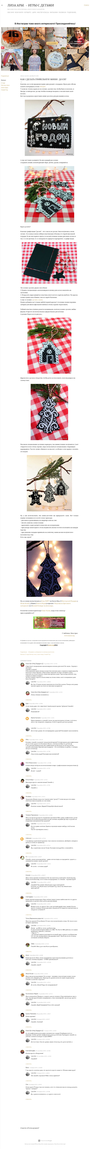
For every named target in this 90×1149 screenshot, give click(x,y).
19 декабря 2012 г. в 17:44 (43, 845)
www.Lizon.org (71, 635)
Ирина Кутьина (36, 718)
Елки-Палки (46, 610)
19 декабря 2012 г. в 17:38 (43, 728)
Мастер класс (5, 85)
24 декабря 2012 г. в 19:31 (43, 1002)
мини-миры (4, 87)
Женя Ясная (29, 973)
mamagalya (29, 897)
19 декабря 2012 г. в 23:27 (35, 856)
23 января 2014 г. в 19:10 (35, 1084)
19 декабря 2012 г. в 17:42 (43, 823)
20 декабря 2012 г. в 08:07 (38, 875)
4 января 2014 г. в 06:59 (36, 1067)
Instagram (54, 12)
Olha (27, 739)
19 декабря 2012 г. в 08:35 (44, 681)
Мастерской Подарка (69, 601)
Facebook (62, 12)
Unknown (29, 838)
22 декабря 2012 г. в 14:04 (42, 943)
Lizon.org (51, 645)
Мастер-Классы (43, 12)
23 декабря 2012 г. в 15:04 (44, 982)
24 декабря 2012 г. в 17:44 (46, 993)
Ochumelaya (29, 779)
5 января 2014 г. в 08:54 (43, 1073)
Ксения (28, 875)
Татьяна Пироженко (32, 815)
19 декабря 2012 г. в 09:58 (44, 763)
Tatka (32, 944)
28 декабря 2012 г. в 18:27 (44, 1013)
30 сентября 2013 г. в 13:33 (44, 1056)
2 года (3, 83)
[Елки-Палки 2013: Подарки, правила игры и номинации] (49, 628)
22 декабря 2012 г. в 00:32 (44, 962)
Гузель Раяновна (31, 1014)
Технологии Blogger (46, 1140)
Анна (27, 955)
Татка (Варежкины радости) (34, 918)
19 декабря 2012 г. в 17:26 (39, 838)
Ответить (28, 700)
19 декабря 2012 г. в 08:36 (44, 709)
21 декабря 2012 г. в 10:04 (51, 918)
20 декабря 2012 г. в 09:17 (44, 882)
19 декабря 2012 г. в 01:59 (36, 703)
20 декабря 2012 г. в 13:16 (40, 897)
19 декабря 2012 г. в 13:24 (38, 796)
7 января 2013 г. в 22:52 (50, 1030)
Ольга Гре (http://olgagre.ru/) (34, 663)
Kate (27, 703)
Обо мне (10, 12)
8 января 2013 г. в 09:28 (43, 1039)
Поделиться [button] (5, 76)
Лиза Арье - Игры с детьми (30, 5)
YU (26, 857)
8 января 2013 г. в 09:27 (43, 1019)
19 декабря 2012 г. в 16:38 (45, 815)
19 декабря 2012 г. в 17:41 (43, 803)
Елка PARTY (45, 601)
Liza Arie (33, 682)
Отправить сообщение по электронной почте (41, 652)
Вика (27, 1067)
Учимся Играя (41, 603)
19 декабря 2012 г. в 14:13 (55, 692)
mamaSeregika (30, 1050)
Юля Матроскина (31, 763)
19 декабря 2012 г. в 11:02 (40, 779)
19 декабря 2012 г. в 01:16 (50, 663)
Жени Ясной (24, 603)
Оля (27, 1084)
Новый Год (4, 90)
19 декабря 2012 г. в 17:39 (43, 768)
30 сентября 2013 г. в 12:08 (43, 1050)
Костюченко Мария (32, 994)
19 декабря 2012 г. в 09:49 (36, 739)
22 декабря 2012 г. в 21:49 (41, 973)
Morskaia (28, 796)
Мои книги (19, 12)
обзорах (42, 86)
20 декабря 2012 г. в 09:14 (44, 863)
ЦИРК (34, 12)
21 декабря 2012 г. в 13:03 (43, 925)
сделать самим (37, 300)
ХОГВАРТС (27, 12)
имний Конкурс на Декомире (42, 606)
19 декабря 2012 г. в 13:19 (47, 717)
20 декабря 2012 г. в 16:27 (44, 904)
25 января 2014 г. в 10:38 (43, 1091)
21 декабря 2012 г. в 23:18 (36, 955)
